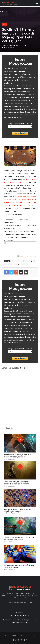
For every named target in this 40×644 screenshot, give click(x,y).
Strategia (17, 264)
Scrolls (10, 264)
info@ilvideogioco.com (20, 622)
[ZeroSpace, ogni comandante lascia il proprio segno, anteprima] (20, 498)
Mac (26, 261)
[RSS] (26, 640)
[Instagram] (21, 640)
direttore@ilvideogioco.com (20, 615)
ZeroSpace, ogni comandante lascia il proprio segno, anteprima (17, 510)
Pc (5, 264)
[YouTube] (18, 640)
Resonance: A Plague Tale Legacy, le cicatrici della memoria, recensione (17, 483)
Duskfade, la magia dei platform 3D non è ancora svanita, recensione (19, 538)
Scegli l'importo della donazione (20, 123)
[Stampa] (26, 272)
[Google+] (16, 272)
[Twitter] (16, 640)
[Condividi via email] (21, 272)
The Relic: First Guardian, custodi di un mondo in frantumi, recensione (17, 456)
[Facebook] (13, 640)
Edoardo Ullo (6, 45)
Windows (24, 264)
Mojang (31, 261)
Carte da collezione (17, 261)
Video (9, 12)
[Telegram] (24, 640)
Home (3, 12)
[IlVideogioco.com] (9, 3)
